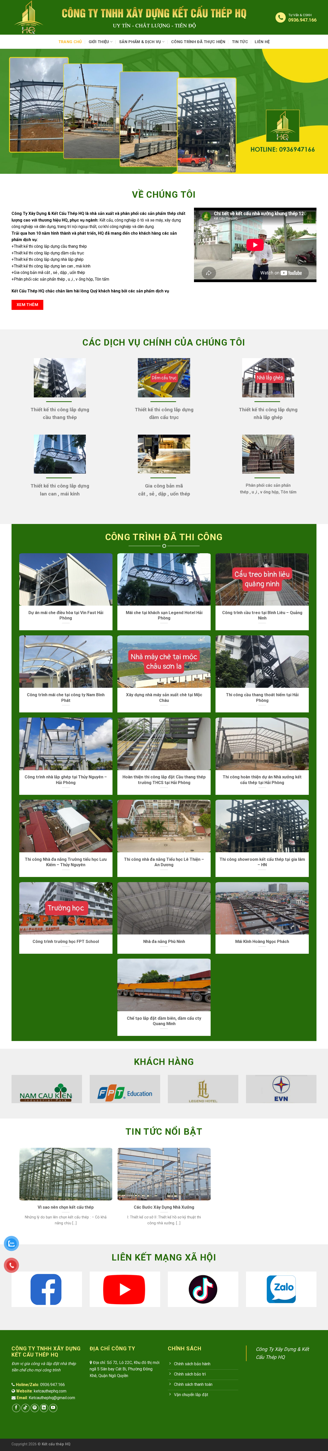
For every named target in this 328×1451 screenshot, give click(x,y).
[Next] (317, 1088)
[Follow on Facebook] (16, 1408)
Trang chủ (70, 42)
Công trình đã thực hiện (198, 42)
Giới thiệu (99, 42)
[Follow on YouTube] (53, 1408)
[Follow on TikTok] (25, 1408)
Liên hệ (262, 42)
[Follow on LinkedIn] (44, 1408)
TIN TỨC (240, 42)
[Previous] (10, 1088)
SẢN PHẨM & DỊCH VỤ (140, 42)
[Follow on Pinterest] (34, 1408)
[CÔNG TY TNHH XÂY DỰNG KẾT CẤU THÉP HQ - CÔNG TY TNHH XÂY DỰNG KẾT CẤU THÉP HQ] (32, 17)
